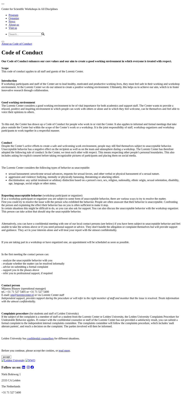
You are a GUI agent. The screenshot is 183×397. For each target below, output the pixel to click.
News (12, 21)
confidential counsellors (40, 338)
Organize (14, 18)
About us (14, 24)
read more (64, 350)
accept (6, 357)
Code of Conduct (22, 43)
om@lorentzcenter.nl (22, 294)
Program (13, 15)
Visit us (13, 27)
